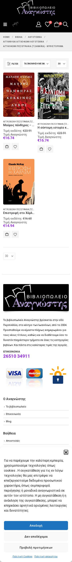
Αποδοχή (36, 525)
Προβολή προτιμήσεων (36, 547)
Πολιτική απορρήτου (46, 556)
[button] (66, 452)
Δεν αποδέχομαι (36, 536)
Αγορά (6, 146)
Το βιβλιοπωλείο (16, 406)
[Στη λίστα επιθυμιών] (15, 146)
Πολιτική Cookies (22, 556)
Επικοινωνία (13, 413)
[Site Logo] (36, 8)
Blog (8, 421)
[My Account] (38, 24)
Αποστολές (13, 440)
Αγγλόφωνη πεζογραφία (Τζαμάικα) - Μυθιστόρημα (30, 122)
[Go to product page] (18, 95)
